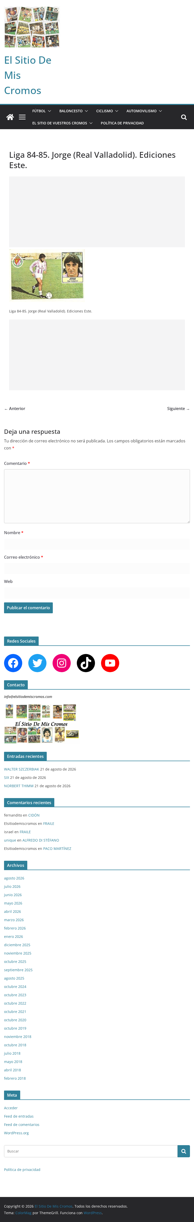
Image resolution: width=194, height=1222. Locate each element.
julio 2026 (12, 886)
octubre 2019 (15, 1028)
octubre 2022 (15, 1003)
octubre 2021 (15, 1011)
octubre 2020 (15, 1019)
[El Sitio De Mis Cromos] (10, 117)
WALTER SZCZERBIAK (21, 769)
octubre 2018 (15, 1045)
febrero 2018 (15, 1078)
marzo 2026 (14, 919)
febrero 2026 (15, 928)
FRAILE (48, 823)
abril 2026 (12, 911)
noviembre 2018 (17, 1036)
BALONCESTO (71, 110)
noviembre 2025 (17, 953)
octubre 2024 (15, 986)
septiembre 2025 (18, 969)
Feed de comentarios (21, 1124)
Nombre (13, 532)
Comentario (17, 463)
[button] (48, 111)
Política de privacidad (122, 123)
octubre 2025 (15, 961)
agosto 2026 (14, 878)
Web (8, 581)
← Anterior (14, 408)
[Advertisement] (97, 211)
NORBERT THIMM (19, 785)
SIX (6, 777)
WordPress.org (16, 1132)
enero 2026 (13, 936)
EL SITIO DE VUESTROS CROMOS (59, 123)
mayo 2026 (13, 903)
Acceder (11, 1107)
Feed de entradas (19, 1116)
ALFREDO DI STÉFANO (40, 840)
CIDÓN (34, 815)
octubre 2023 (15, 994)
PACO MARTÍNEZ (57, 848)
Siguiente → (178, 408)
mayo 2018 (13, 1061)
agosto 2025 (14, 978)
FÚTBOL (39, 110)
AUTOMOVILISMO (142, 110)
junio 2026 (13, 894)
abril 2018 (12, 1070)
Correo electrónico (23, 557)
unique (10, 840)
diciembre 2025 (17, 944)
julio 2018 (12, 1053)
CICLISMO (104, 110)
